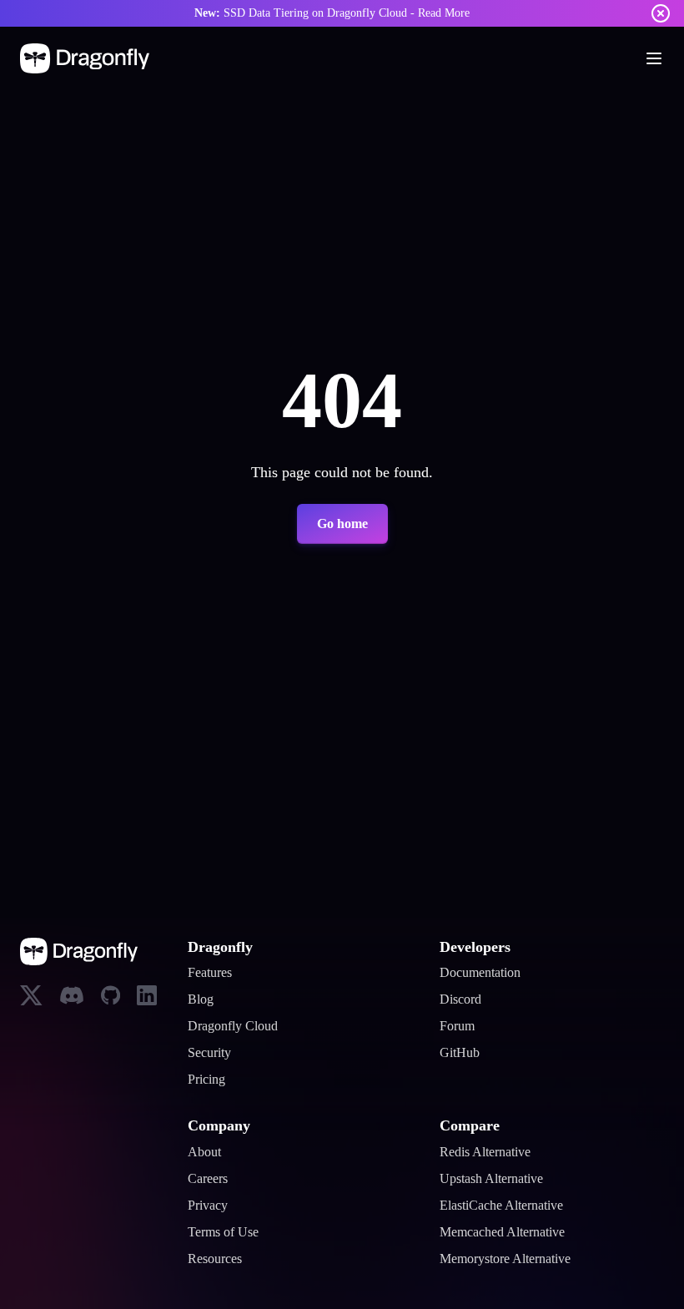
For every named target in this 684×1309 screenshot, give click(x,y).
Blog (202, 999)
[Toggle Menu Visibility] (654, 58)
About (207, 1152)
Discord (464, 999)
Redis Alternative (492, 1152)
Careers (213, 1179)
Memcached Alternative (514, 1232)
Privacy (211, 1205)
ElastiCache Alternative (512, 1205)
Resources (221, 1259)
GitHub (462, 1053)
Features (215, 972)
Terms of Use (230, 1232)
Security (214, 1053)
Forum (460, 1026)
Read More (463, 13)
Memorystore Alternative (518, 1259)
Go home (342, 523)
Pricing (209, 1079)
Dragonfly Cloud (239, 1026)
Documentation (488, 972)
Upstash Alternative (502, 1179)
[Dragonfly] (88, 58)
